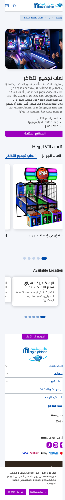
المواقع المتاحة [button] (35, 133)
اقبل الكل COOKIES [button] (16, 492)
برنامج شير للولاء (55, 397)
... (49, 17)
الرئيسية (59, 17)
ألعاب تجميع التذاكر (21, 156)
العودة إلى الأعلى (35, 336)
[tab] (51, 156)
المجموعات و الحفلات (52, 389)
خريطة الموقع (56, 405)
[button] (49, 18)
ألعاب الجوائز (51, 156)
